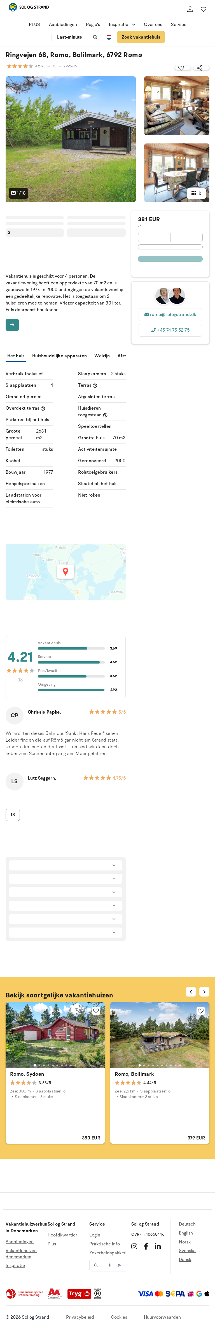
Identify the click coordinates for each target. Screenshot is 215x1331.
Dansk (185, 1260)
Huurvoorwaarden (162, 1317)
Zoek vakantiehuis (141, 37)
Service (178, 25)
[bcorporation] (99, 1298)
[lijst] (203, 9)
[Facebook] (146, 1246)
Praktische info (104, 1244)
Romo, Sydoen (27, 1074)
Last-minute (69, 37)
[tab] (35, 1065)
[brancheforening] (25, 1298)
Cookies (119, 1317)
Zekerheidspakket (107, 1253)
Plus (52, 1244)
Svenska (187, 1251)
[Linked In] (158, 1246)
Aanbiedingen (63, 25)
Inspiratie (15, 1265)
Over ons (153, 25)
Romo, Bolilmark (134, 1074)
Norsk (185, 1242)
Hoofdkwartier (62, 1235)
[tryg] (81, 1298)
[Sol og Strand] (28, 8)
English (186, 1233)
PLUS (34, 25)
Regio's (93, 25)
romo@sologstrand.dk (173, 314)
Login (94, 1235)
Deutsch (187, 1224)
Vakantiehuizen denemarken (21, 1254)
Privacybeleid (80, 1317)
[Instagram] (134, 1246)
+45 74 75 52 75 (173, 330)
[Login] (190, 9)
